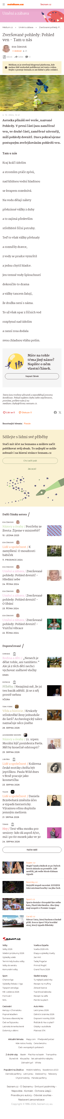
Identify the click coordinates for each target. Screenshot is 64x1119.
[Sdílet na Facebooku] (55, 412)
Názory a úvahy (12, 526)
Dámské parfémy (13, 1074)
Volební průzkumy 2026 (13, 953)
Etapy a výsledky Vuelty (44, 953)
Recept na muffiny (42, 984)
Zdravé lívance (40, 988)
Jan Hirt (37, 957)
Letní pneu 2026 (41, 1010)
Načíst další (32, 850)
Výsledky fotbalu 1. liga (12, 984)
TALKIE (5, 792)
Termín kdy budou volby (13, 961)
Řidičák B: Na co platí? (44, 1022)
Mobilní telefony (33, 1070)
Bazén (23, 1054)
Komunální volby (10, 969)
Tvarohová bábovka (42, 992)
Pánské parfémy (39, 1078)
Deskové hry (40, 1074)
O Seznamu (26, 1086)
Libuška (6, 759)
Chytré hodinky (23, 1078)
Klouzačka (24, 1058)
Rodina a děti (11, 658)
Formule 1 (6, 996)
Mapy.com (31, 1039)
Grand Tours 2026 (42, 969)
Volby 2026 (7, 949)
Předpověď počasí (46, 1039)
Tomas (5, 824)
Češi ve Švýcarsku (10, 1022)
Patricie (6, 682)
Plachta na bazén (36, 1054)
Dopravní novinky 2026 (44, 1018)
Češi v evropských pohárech (31, 1047)
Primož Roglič (40, 965)
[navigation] (3, 4)
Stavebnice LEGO (50, 1070)
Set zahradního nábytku (42, 1058)
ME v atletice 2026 (10, 992)
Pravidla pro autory (21, 1095)
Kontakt (28, 1091)
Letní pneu (28, 1074)
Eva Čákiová (19, 47)
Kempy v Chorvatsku (11, 1010)
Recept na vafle (41, 996)
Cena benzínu (40, 1043)
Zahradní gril (27, 1062)
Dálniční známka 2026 (44, 1014)
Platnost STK (39, 1030)
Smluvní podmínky (45, 1086)
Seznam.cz (45, 4)
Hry (5, 829)
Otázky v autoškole (42, 1026)
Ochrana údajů (43, 1091)
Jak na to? (32, 469)
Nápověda (16, 1091)
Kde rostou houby (24, 1043)
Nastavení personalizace (31, 1099)
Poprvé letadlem (10, 1014)
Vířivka (38, 1062)
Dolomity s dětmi (10, 1030)
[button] (32, 93)
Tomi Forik (7, 706)
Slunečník (13, 1058)
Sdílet (20, 57)
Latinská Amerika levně (13, 1026)
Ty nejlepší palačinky (43, 980)
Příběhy (7, 686)
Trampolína (51, 1054)
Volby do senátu (9, 965)
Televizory (52, 1074)
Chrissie (6, 654)
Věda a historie (12, 711)
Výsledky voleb (9, 957)
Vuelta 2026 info (41, 949)
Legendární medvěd (11, 735)
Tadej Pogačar (40, 961)
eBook (9, 57)
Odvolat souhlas (42, 1095)
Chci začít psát (30, 461)
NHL (4, 1000)
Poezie (27, 423)
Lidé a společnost (14, 547)
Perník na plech (41, 1000)
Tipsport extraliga (10, 988)
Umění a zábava (13, 571)
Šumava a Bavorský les (12, 1018)
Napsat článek (32, 376)
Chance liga (7, 980)
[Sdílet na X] (60, 412)
